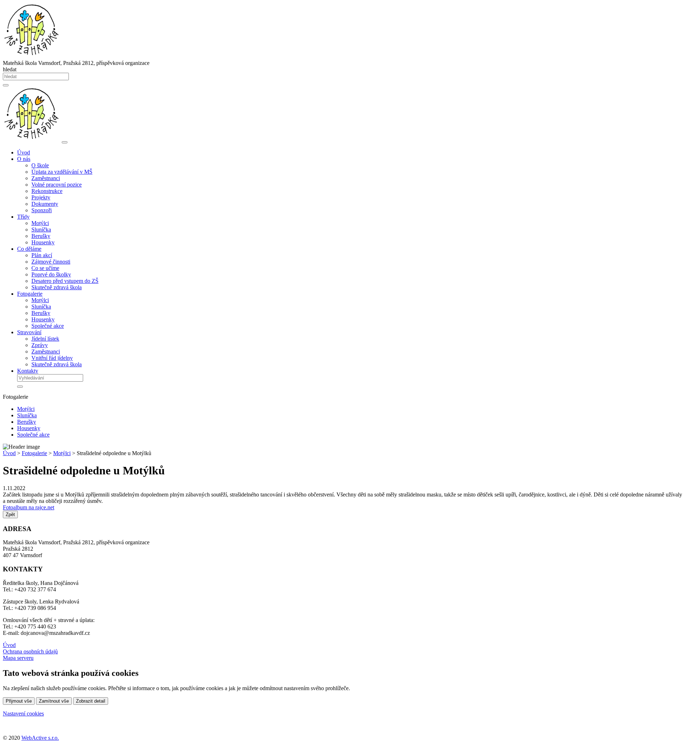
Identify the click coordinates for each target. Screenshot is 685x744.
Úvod (23, 152)
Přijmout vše (19, 701)
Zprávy (39, 345)
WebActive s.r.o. (40, 738)
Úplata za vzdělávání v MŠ (61, 172)
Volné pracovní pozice (56, 185)
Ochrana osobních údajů (30, 651)
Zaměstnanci (45, 178)
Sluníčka (41, 229)
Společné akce (47, 326)
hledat (9, 69)
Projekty (40, 197)
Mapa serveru (18, 658)
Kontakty (27, 371)
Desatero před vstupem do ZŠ (64, 281)
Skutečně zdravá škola (56, 287)
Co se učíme (45, 268)
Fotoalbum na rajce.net (28, 507)
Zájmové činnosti (50, 262)
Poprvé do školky (51, 274)
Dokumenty (44, 204)
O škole (40, 165)
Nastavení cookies (23, 713)
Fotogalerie (34, 453)
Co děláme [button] (29, 249)
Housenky (43, 242)
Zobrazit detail (90, 701)
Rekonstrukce (46, 191)
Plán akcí (41, 255)
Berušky (40, 236)
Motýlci (40, 223)
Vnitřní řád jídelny (52, 358)
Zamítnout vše (54, 701)
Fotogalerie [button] (29, 294)
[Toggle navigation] (64, 142)
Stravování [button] (29, 332)
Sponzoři (41, 210)
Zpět (10, 514)
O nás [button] (23, 159)
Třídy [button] (23, 217)
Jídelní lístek (45, 339)
